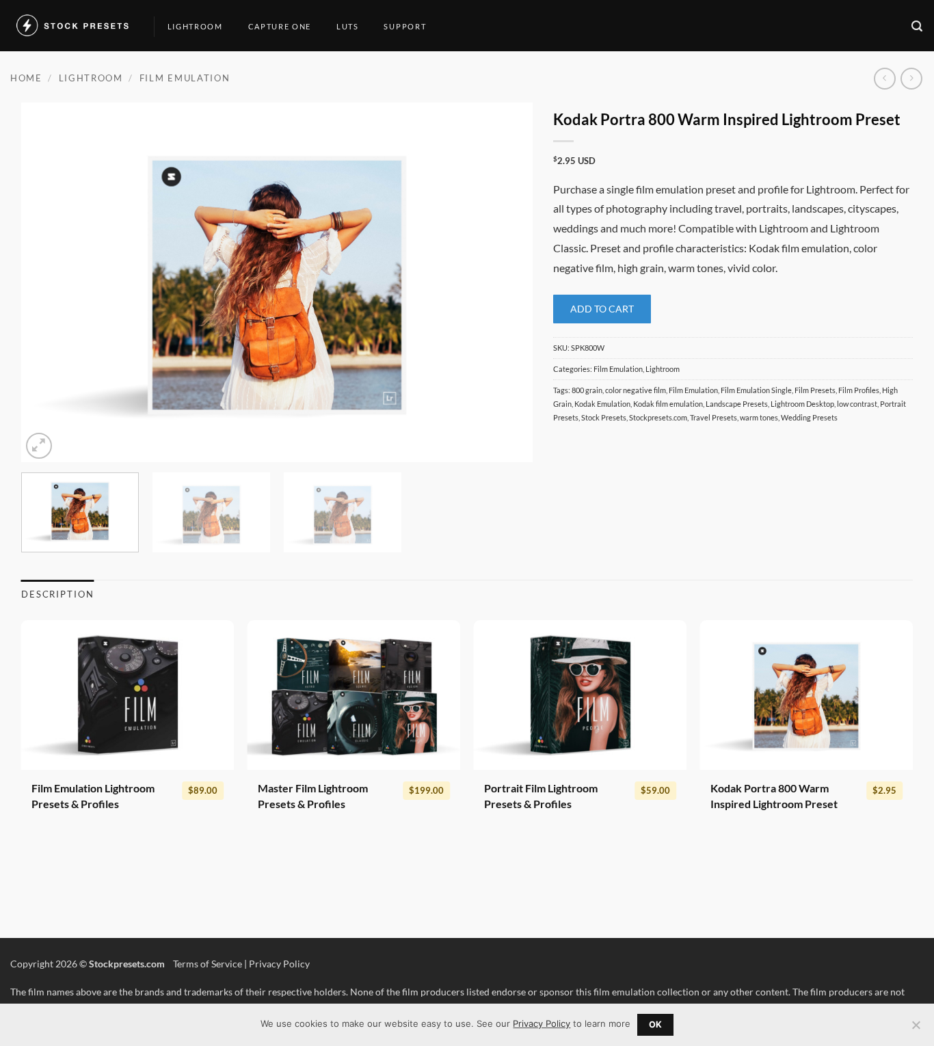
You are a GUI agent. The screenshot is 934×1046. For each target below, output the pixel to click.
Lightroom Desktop (802, 403)
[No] (915, 1029)
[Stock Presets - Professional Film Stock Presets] (71, 26)
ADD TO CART (602, 308)
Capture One (279, 26)
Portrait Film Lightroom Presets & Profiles (541, 795)
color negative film (635, 390)
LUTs (347, 26)
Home (26, 77)
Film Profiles (858, 390)
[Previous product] (911, 78)
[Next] (505, 283)
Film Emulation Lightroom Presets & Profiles (93, 795)
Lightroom (195, 26)
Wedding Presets (809, 417)
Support (405, 26)
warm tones (759, 417)
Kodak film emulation (668, 403)
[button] (917, 26)
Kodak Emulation (602, 403)
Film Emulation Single (756, 390)
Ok (656, 1024)
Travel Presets (713, 417)
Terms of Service (207, 963)
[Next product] (884, 78)
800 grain (587, 390)
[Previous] (48, 283)
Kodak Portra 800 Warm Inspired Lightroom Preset (774, 795)
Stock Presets (603, 417)
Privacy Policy (279, 963)
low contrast (857, 403)
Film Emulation (184, 77)
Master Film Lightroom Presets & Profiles (313, 795)
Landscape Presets (737, 403)
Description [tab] (57, 594)
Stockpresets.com (658, 417)
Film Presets (815, 390)
